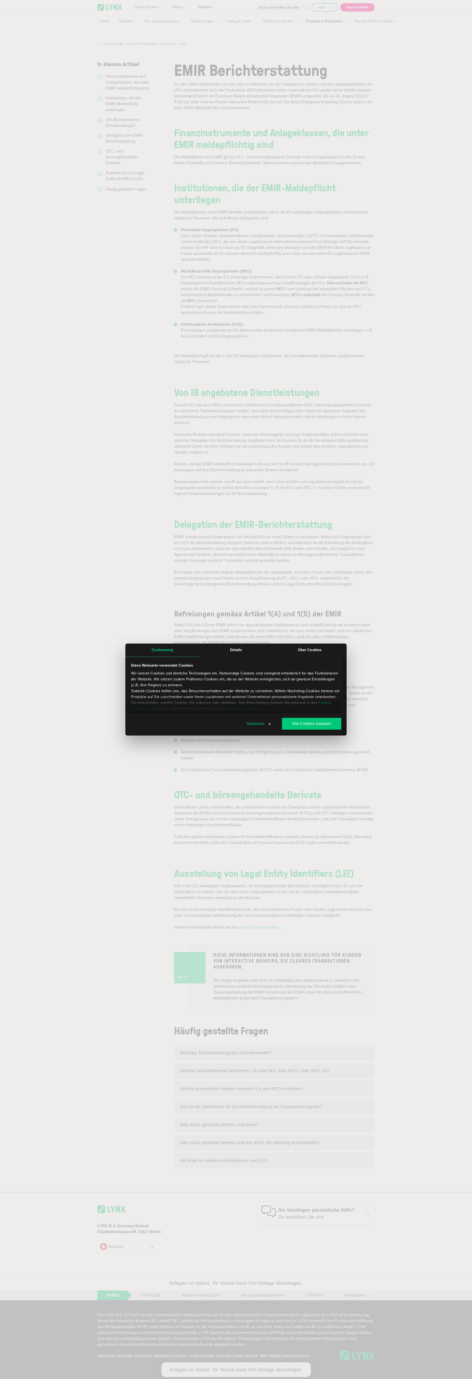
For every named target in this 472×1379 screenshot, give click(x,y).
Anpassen (255, 723)
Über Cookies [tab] (310, 650)
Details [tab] (236, 650)
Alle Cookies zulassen (311, 723)
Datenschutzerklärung (243, 708)
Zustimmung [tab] (162, 650)
